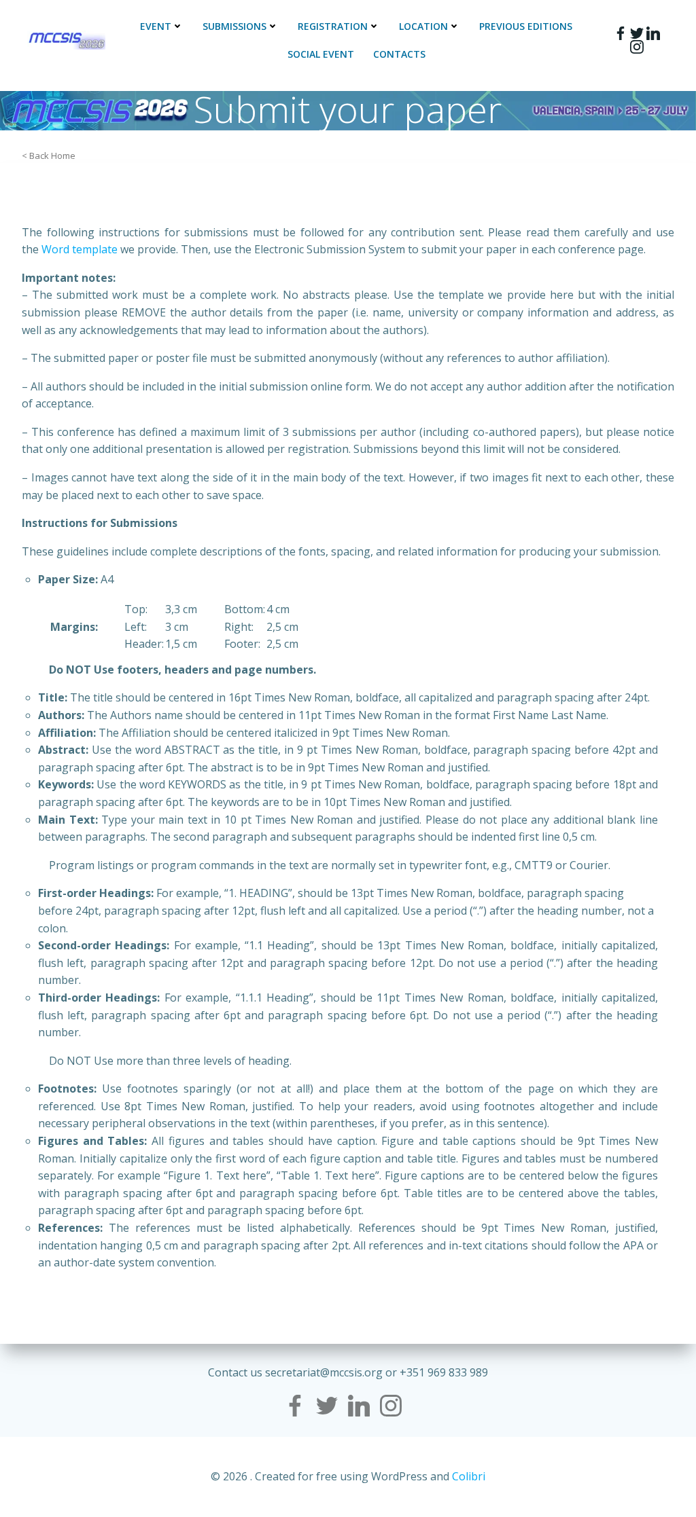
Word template (79, 249)
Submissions (234, 26)
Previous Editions (525, 26)
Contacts (399, 54)
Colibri (468, 1476)
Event (155, 26)
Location (423, 26)
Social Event (321, 54)
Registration (333, 26)
